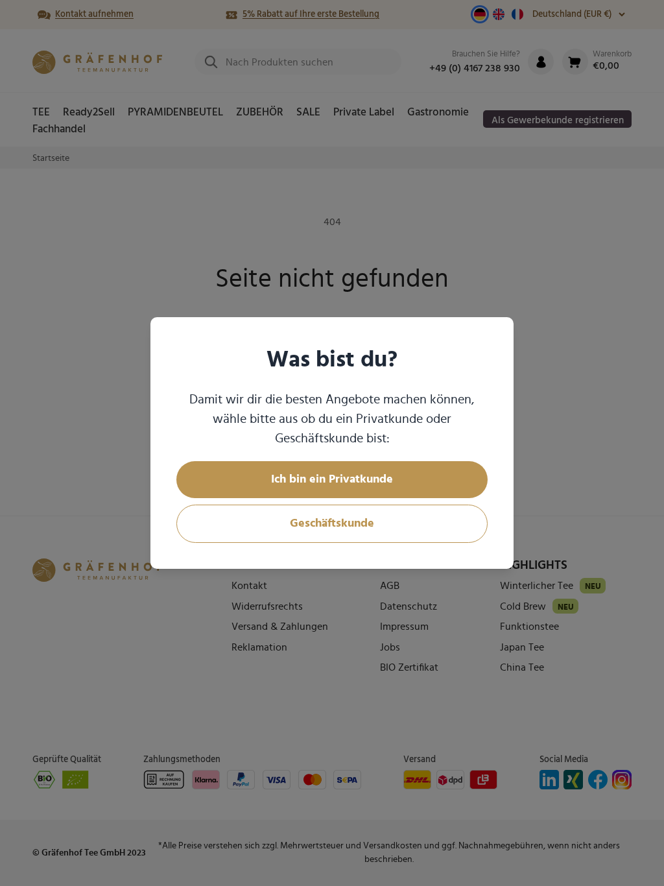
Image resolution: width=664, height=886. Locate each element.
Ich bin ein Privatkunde (332, 479)
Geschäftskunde (332, 523)
